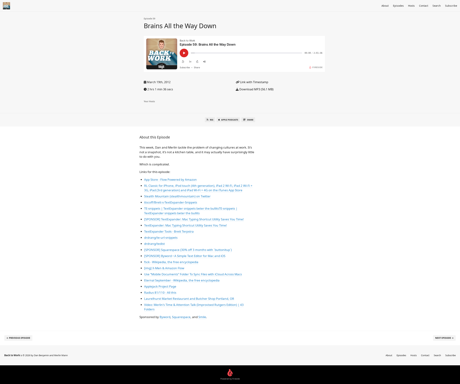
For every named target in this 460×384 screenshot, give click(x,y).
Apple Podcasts (229, 119)
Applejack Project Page (160, 286)
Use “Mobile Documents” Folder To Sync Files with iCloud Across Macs (193, 274)
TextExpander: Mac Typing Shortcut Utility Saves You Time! (185, 225)
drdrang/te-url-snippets (161, 237)
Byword (165, 317)
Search (437, 5)
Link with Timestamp (253, 82)
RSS (211, 119)
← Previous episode (18, 337)
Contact (423, 5)
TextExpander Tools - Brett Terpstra (169, 231)
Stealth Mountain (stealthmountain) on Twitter (177, 196)
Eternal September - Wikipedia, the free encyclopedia (182, 280)
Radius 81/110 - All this (160, 292)
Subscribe (451, 5)
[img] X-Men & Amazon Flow (164, 268)
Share (250, 119)
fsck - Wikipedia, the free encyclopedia (171, 262)
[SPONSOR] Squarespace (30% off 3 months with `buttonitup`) (188, 250)
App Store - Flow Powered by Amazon (170, 179)
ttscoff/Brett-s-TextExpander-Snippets (170, 202)
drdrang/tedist (154, 244)
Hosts (411, 5)
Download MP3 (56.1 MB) (256, 89)
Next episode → (444, 337)
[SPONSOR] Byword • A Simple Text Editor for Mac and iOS (184, 256)
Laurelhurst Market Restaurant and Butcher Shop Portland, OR (189, 299)
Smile (202, 317)
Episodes (398, 5)
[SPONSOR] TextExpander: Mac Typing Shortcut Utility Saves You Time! (194, 219)
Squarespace (181, 317)
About (385, 5)
